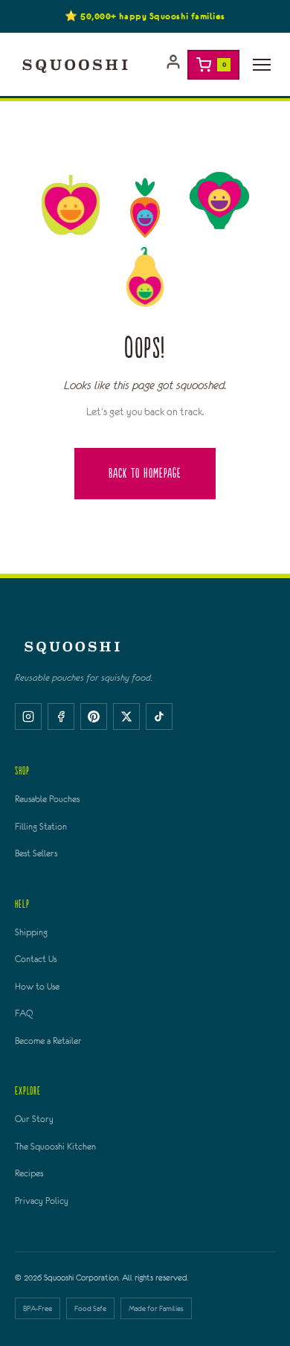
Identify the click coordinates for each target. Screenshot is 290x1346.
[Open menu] (261, 64)
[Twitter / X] (126, 716)
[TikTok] (159, 716)
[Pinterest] (93, 716)
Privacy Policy (41, 1201)
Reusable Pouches (47, 799)
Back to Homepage (145, 473)
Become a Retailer (48, 1041)
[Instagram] (28, 716)
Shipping (31, 932)
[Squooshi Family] (75, 64)
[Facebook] (61, 716)
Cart (224, 64)
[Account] (173, 65)
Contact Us (36, 959)
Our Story (34, 1119)
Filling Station (41, 826)
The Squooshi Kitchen (55, 1146)
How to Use (37, 986)
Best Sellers (36, 853)
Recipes (29, 1173)
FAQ (24, 1013)
